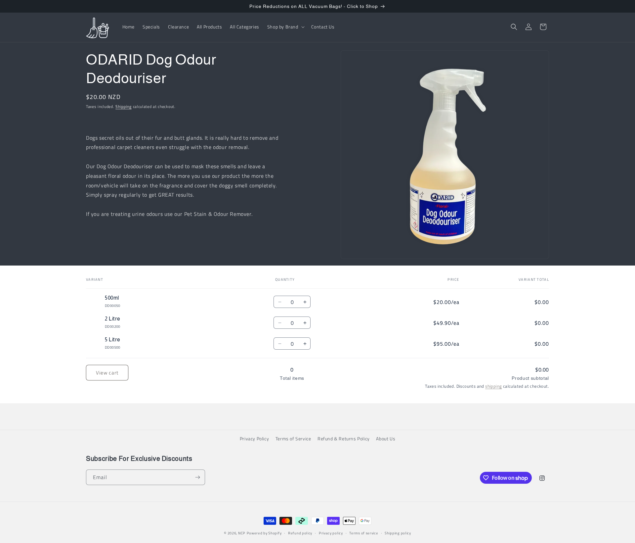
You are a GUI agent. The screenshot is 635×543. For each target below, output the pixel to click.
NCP (241, 533)
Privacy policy (331, 533)
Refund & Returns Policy (344, 438)
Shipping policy (398, 533)
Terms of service (363, 533)
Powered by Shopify (264, 533)
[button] (285, 27)
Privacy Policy (254, 438)
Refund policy (300, 533)
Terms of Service (293, 438)
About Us (385, 438)
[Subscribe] (197, 477)
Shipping (123, 106)
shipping (493, 386)
